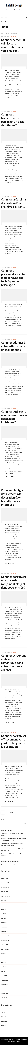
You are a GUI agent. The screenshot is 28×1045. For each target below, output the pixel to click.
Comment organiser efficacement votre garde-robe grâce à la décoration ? (13, 741)
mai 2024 (3, 967)
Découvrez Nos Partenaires (8, 1032)
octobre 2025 (4, 891)
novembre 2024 (5, 940)
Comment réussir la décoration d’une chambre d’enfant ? (13, 203)
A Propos (18, 1041)
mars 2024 (4, 975)
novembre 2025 (5, 887)
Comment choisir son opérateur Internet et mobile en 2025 (12, 849)
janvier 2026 (4, 878)
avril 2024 (3, 971)
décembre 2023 (5, 989)
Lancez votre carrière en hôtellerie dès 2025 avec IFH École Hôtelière (12, 844)
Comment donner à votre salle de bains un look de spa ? (13, 346)
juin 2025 (3, 909)
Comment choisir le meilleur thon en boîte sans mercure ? (13, 854)
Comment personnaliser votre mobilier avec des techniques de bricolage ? (13, 278)
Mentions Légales (5, 1039)
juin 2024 (3, 962)
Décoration (14, 36)
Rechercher (4, 820)
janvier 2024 (4, 984)
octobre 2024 (4, 944)
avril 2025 (3, 918)
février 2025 (4, 927)
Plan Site (18, 1039)
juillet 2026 (4, 874)
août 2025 (3, 900)
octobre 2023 (4, 993)
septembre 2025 (5, 896)
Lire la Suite (9, 101)
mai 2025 (3, 913)
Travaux (3, 1025)
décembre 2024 (5, 936)
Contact (13, 1039)
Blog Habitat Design (14, 9)
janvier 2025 (4, 931)
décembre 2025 (5, 882)
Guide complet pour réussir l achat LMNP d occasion (12, 834)
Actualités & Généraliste (7, 1008)
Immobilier (4, 1021)
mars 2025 (4, 922)
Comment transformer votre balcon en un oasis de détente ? (12, 120)
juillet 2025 (4, 905)
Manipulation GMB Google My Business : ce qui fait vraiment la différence (13, 839)
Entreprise (4, 1016)
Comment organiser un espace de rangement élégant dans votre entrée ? (13, 582)
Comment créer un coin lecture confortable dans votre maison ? (13, 45)
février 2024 (4, 980)
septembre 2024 (5, 949)
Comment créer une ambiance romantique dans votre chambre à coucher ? (13, 663)
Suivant (12, 812)
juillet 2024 (4, 958)
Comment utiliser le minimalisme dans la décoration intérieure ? (14, 417)
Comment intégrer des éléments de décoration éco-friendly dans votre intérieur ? (13, 497)
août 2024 (3, 953)
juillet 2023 (4, 997)
